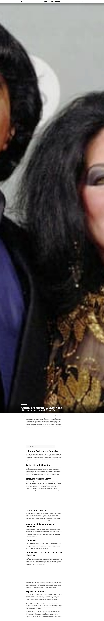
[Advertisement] (44, 437)
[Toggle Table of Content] (52, 446)
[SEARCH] (82, 1)
